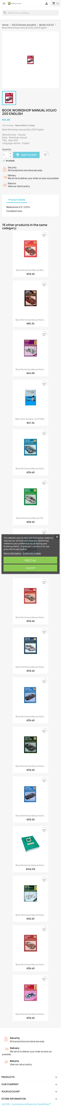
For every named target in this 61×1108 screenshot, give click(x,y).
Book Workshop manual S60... (30, 270)
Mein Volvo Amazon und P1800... (30, 419)
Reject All (30, 560)
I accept (30, 568)
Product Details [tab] (17, 199)
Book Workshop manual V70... (30, 518)
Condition (11, 211)
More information (12, 553)
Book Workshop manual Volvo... (31, 319)
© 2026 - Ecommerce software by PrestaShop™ (26, 1104)
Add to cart (26, 155)
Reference (12, 207)
